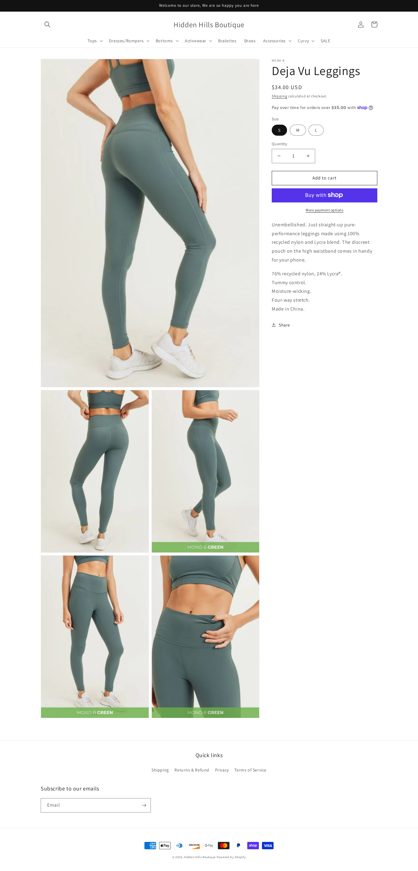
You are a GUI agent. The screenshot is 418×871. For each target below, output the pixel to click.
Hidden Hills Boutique (200, 857)
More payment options (324, 209)
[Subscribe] (144, 805)
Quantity (279, 143)
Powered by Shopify (231, 857)
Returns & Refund (191, 770)
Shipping (279, 96)
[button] (47, 24)
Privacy (222, 770)
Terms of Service (250, 770)
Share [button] (284, 324)
